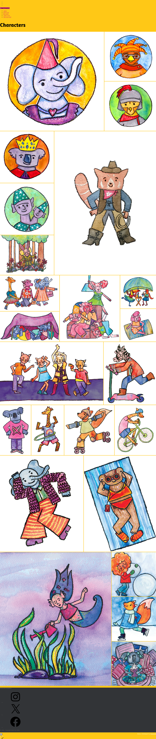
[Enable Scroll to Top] (1, 734)
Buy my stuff (7, 17)
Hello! (5, 11)
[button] (52, 81)
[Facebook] (15, 727)
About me (6, 12)
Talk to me (6, 15)
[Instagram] (15, 702)
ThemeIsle (153, 734)
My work (6, 14)
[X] (15, 715)
